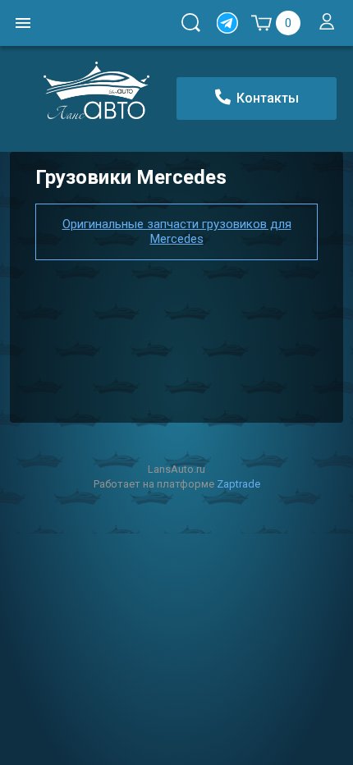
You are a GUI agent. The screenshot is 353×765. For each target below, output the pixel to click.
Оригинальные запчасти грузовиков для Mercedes (176, 231)
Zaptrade (238, 484)
